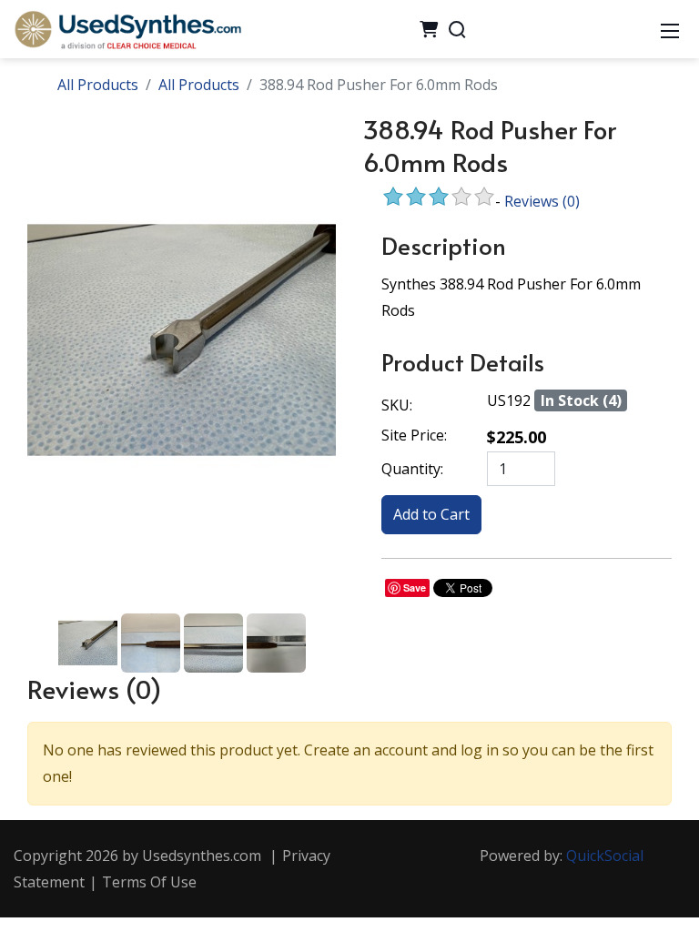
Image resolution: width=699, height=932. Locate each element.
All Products (97, 85)
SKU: (396, 405)
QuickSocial (604, 856)
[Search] (457, 29)
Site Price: (414, 435)
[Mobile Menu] (669, 29)
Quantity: (412, 469)
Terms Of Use (149, 882)
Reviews (542, 201)
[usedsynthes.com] (127, 27)
